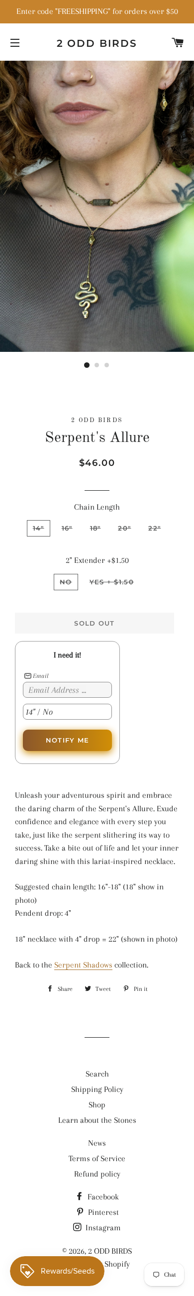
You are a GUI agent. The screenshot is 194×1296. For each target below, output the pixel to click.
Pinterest (102, 1212)
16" (67, 528)
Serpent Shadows (83, 965)
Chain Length (97, 507)
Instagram (102, 1227)
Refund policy (97, 1174)
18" (95, 528)
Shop (97, 1104)
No (66, 582)
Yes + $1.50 (112, 582)
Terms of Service (97, 1158)
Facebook (102, 1196)
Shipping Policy (97, 1089)
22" (154, 528)
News (97, 1143)
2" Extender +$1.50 (97, 560)
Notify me (68, 740)
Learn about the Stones (97, 1120)
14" (38, 528)
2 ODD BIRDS (97, 43)
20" (124, 528)
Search (97, 1074)
